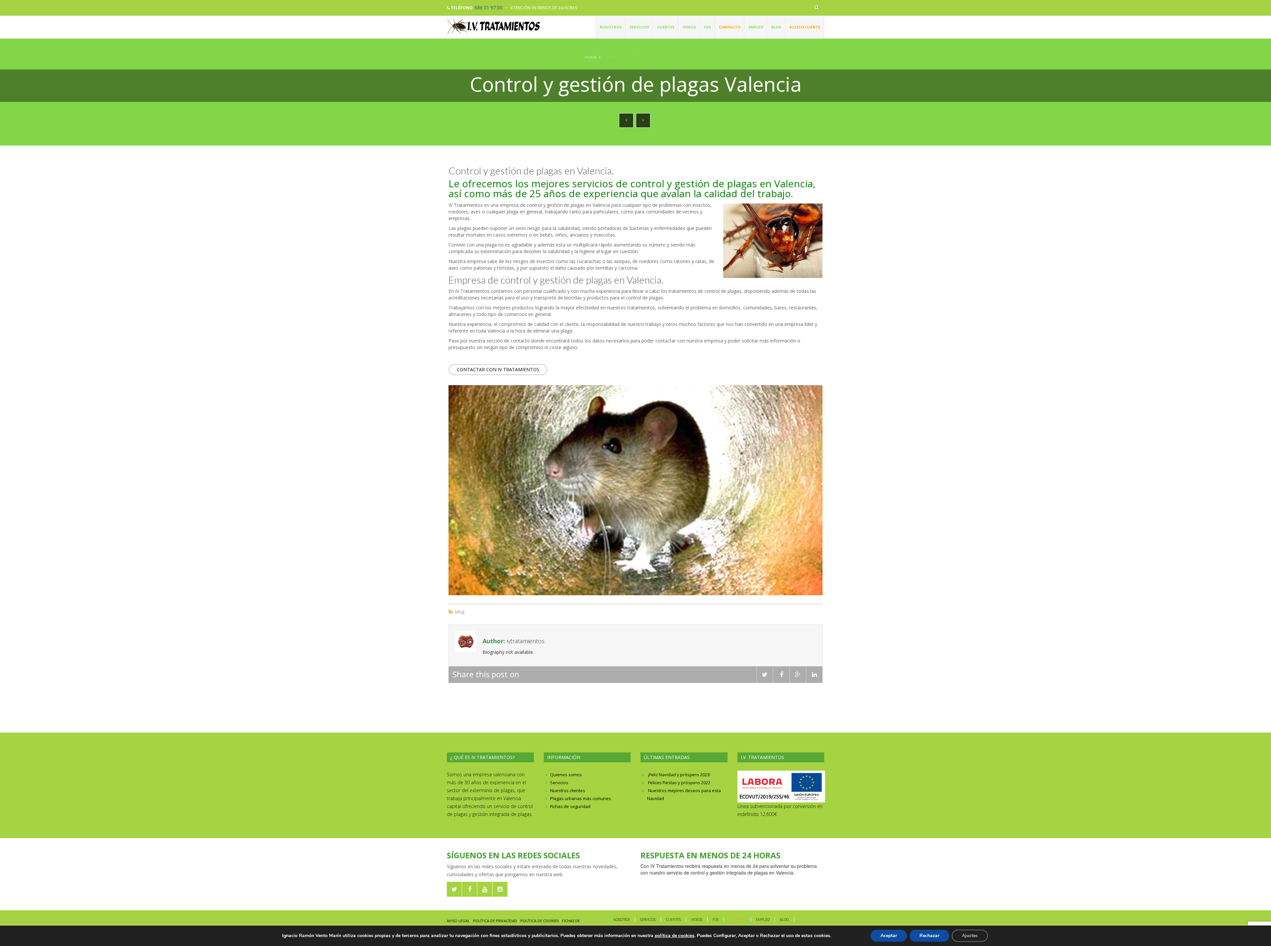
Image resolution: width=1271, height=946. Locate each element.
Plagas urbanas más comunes (580, 798)
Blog (776, 26)
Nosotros (611, 26)
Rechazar (929, 935)
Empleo (755, 26)
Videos (689, 26)
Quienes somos (566, 775)
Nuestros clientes (567, 790)
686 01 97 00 (488, 7)
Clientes (666, 26)
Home (591, 57)
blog (459, 611)
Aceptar (888, 935)
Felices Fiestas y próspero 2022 (679, 783)
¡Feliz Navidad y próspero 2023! (679, 775)
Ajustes (970, 935)
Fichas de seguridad (570, 806)
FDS (707, 26)
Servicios (639, 26)
